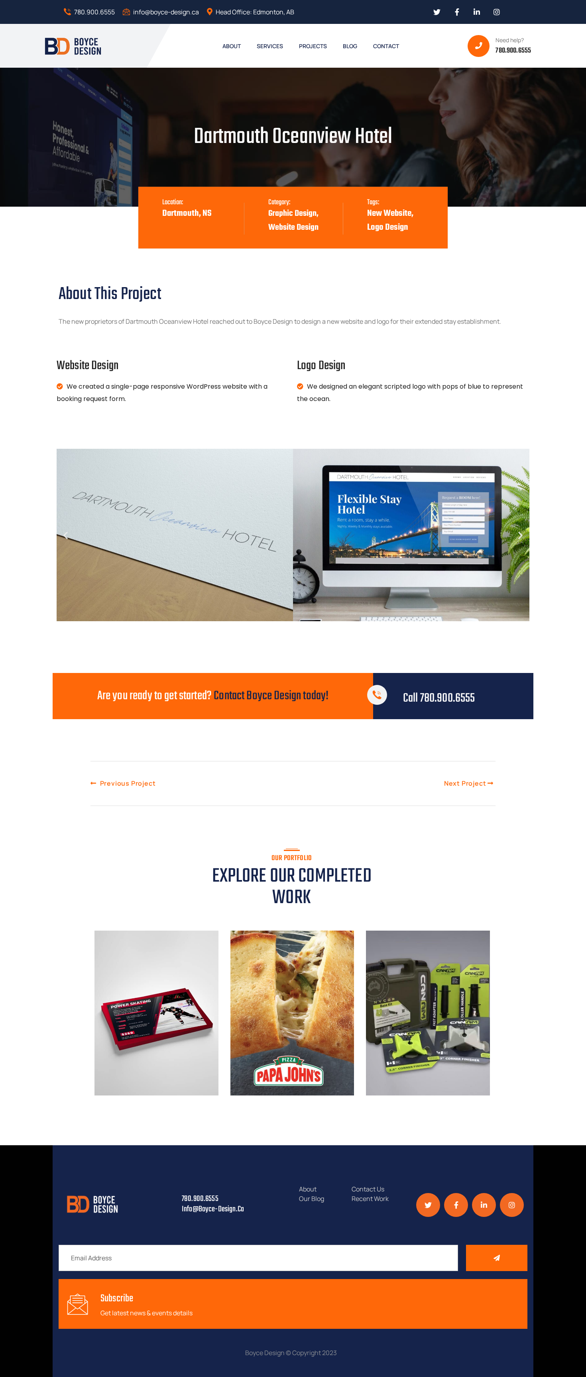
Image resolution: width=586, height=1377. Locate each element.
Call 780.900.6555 (439, 698)
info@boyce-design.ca (165, 12)
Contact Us (368, 1189)
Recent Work (370, 1198)
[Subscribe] (496, 1258)
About (308, 1189)
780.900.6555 (94, 12)
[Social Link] (437, 12)
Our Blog (311, 1198)
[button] (66, 535)
